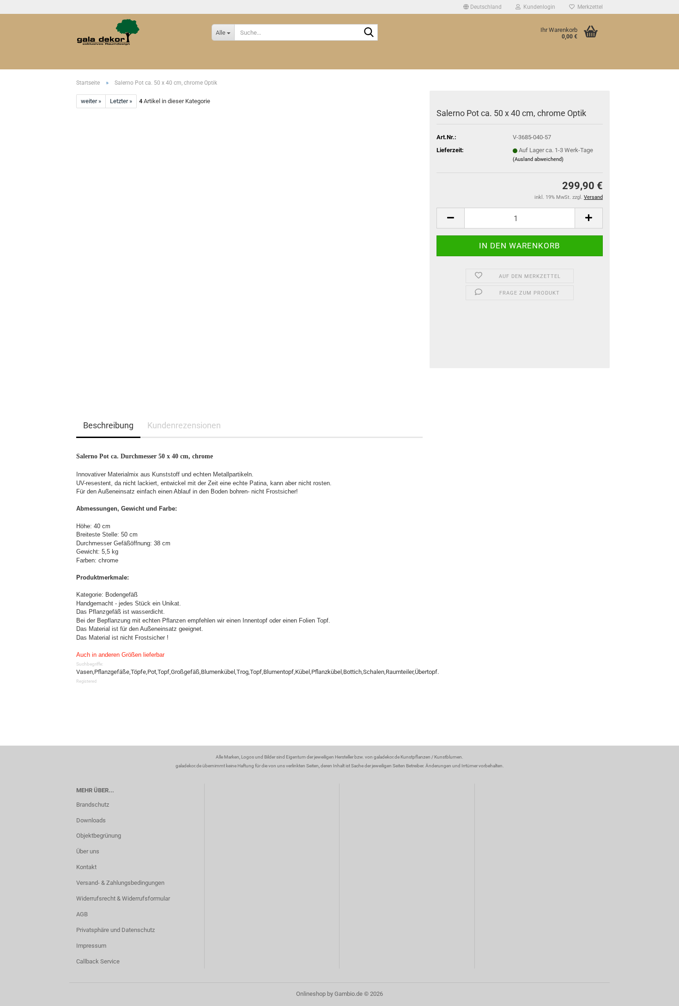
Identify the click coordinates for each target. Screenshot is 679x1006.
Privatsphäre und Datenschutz (115, 929)
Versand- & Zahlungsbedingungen (120, 882)
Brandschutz (92, 804)
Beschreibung (108, 425)
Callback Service (98, 961)
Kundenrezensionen (184, 425)
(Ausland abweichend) (538, 159)
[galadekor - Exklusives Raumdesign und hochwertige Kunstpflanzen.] (137, 32)
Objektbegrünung (98, 835)
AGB (82, 914)
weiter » (91, 101)
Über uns (87, 851)
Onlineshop (311, 993)
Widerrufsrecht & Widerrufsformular (123, 898)
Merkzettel (589, 7)
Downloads (91, 820)
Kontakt (86, 867)
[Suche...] (369, 33)
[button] (482, 7)
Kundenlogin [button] (538, 7)
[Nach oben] (653, 992)
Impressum (91, 945)
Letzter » (121, 101)
